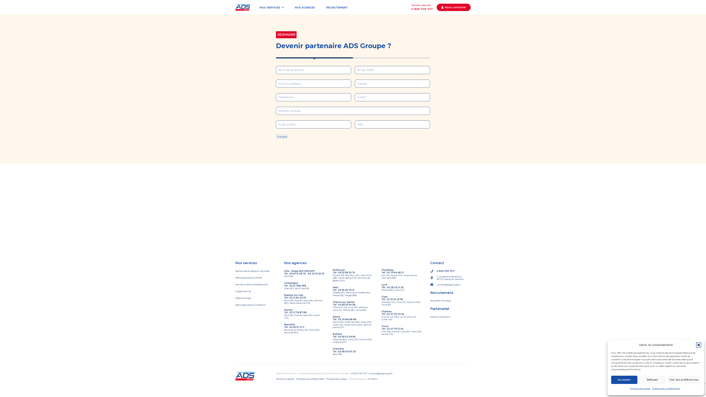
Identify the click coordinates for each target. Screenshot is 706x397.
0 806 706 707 (445, 271)
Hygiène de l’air (243, 291)
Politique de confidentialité (666, 388)
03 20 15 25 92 (316, 273)
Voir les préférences (683, 379)
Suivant (282, 136)
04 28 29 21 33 (395, 287)
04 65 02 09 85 (346, 336)
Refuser (652, 379)
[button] (698, 345)
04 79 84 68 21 (395, 272)
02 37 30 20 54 (395, 314)
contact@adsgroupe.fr (381, 373)
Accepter (624, 379)
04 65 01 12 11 (296, 327)
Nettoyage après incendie (248, 277)
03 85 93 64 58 (346, 304)
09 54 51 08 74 (297, 273)
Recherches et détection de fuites (252, 271)
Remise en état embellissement (251, 284)
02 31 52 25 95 (395, 299)
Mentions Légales (285, 379)
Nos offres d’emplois (440, 300)
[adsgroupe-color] (242, 7)
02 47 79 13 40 (395, 328)
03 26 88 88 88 (347, 319)
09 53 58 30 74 (346, 272)
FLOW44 (373, 379)
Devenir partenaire (440, 316)
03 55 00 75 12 (346, 290)
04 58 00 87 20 (347, 351)
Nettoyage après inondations (250, 304)
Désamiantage (243, 298)
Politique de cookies (640, 388)
